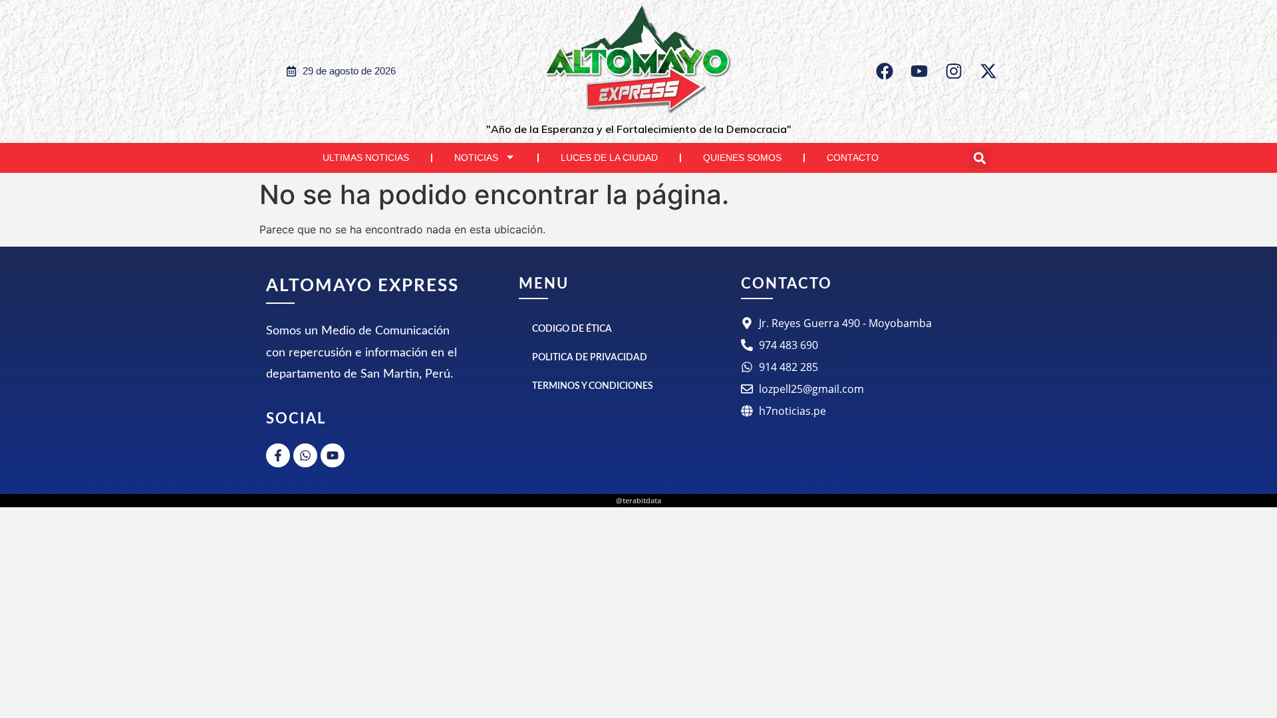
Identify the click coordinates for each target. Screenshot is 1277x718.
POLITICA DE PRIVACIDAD (589, 357)
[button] (980, 158)
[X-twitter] (988, 71)
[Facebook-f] (278, 455)
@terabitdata (638, 500)
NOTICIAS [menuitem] (476, 157)
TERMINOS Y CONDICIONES (592, 386)
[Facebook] (884, 71)
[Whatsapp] (305, 455)
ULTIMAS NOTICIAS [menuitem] (366, 157)
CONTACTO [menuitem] (853, 157)
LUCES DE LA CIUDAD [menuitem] (609, 157)
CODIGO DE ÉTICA (572, 329)
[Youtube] (919, 71)
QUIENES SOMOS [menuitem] (742, 157)
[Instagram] (953, 71)
